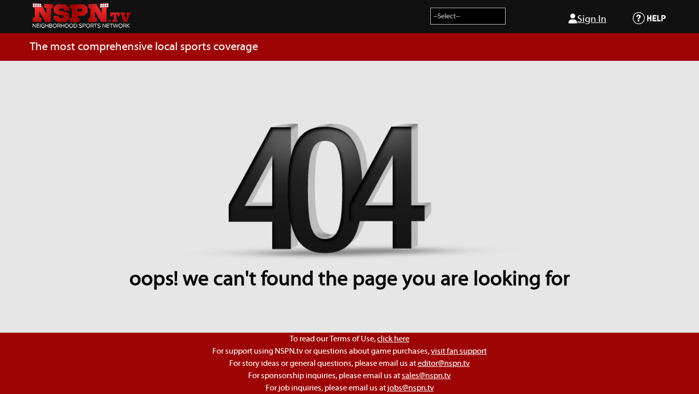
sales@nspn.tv (426, 375)
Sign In (591, 19)
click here (393, 338)
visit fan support (459, 351)
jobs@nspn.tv (410, 387)
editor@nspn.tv (444, 363)
